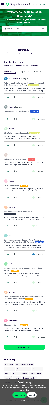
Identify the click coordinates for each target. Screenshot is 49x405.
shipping (11, 107)
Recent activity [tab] (10, 71)
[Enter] (4, 29)
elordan (11, 129)
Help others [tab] (24, 71)
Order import (37, 369)
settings (8, 378)
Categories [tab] (37, 71)
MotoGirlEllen (13, 320)
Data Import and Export (24, 364)
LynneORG (12, 292)
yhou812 (11, 181)
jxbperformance (14, 78)
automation (9, 364)
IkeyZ (10, 235)
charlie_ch (12, 155)
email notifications (20, 373)
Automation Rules (23, 369)
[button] (24, 400)
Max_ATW (11, 207)
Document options (29, 378)
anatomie (11, 264)
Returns (7, 373)
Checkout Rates (35, 373)
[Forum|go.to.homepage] (20, 4)
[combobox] (24, 29)
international (9, 369)
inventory (17, 378)
